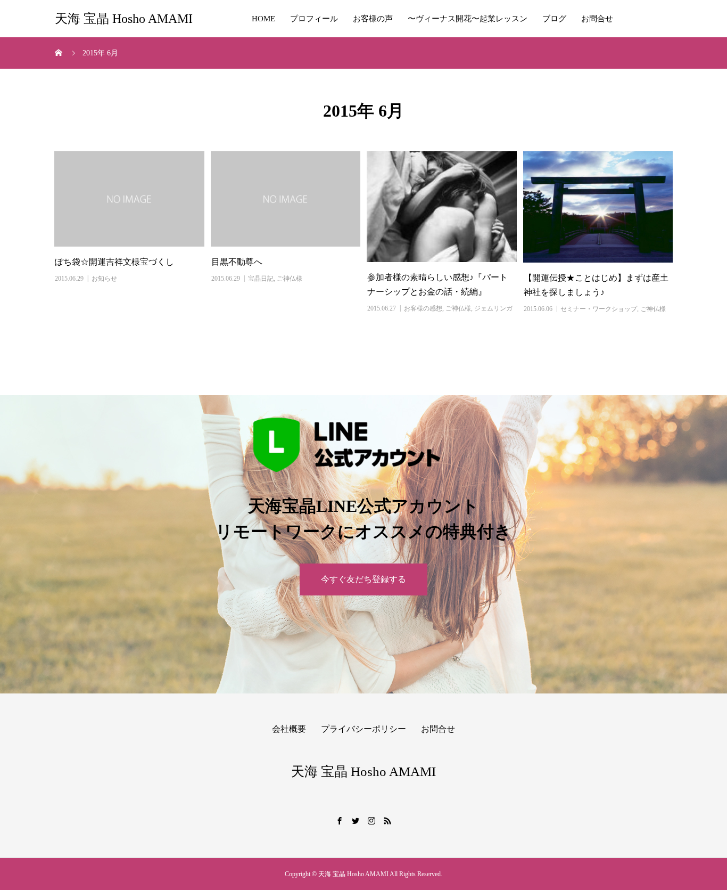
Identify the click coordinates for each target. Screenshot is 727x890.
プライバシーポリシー (363, 728)
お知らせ (104, 278)
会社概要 (289, 728)
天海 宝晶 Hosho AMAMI (124, 19)
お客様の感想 (423, 308)
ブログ (554, 18)
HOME (263, 18)
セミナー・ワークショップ (598, 309)
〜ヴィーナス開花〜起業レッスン (467, 18)
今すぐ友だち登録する (363, 579)
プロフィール (314, 18)
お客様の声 (373, 18)
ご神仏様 (289, 278)
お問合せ (597, 18)
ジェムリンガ (493, 308)
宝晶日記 (261, 278)
